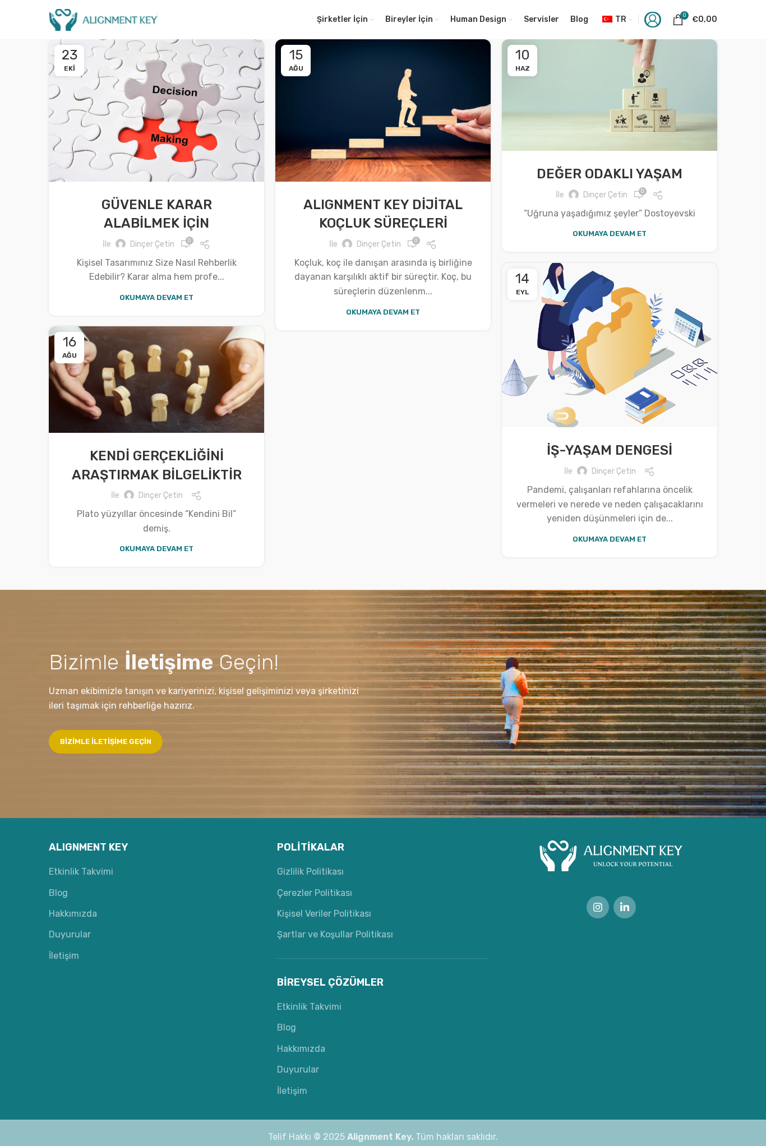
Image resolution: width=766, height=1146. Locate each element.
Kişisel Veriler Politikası (324, 913)
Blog (58, 893)
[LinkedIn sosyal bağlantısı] (624, 907)
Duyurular (70, 934)
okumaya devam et (156, 297)
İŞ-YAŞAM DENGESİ (609, 450)
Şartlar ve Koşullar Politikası (335, 934)
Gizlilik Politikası (310, 871)
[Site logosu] (103, 18)
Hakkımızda (73, 913)
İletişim (64, 955)
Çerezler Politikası (314, 893)
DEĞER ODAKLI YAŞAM (609, 174)
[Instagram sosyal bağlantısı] (598, 907)
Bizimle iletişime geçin (105, 741)
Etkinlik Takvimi (81, 871)
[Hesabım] (653, 19)
